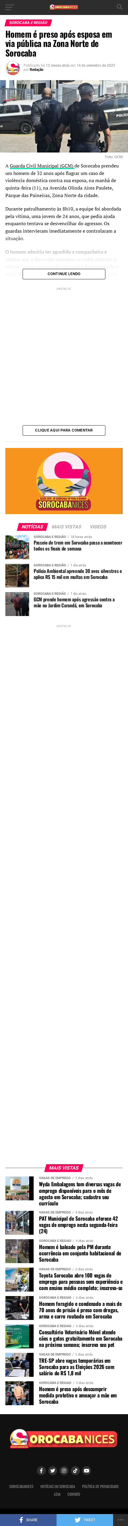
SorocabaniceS (21, 1486)
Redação (36, 70)
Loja (57, 1494)
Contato (74, 1494)
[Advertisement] (64, 356)
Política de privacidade (100, 1486)
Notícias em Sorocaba (57, 1486)
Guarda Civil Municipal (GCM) (42, 165)
